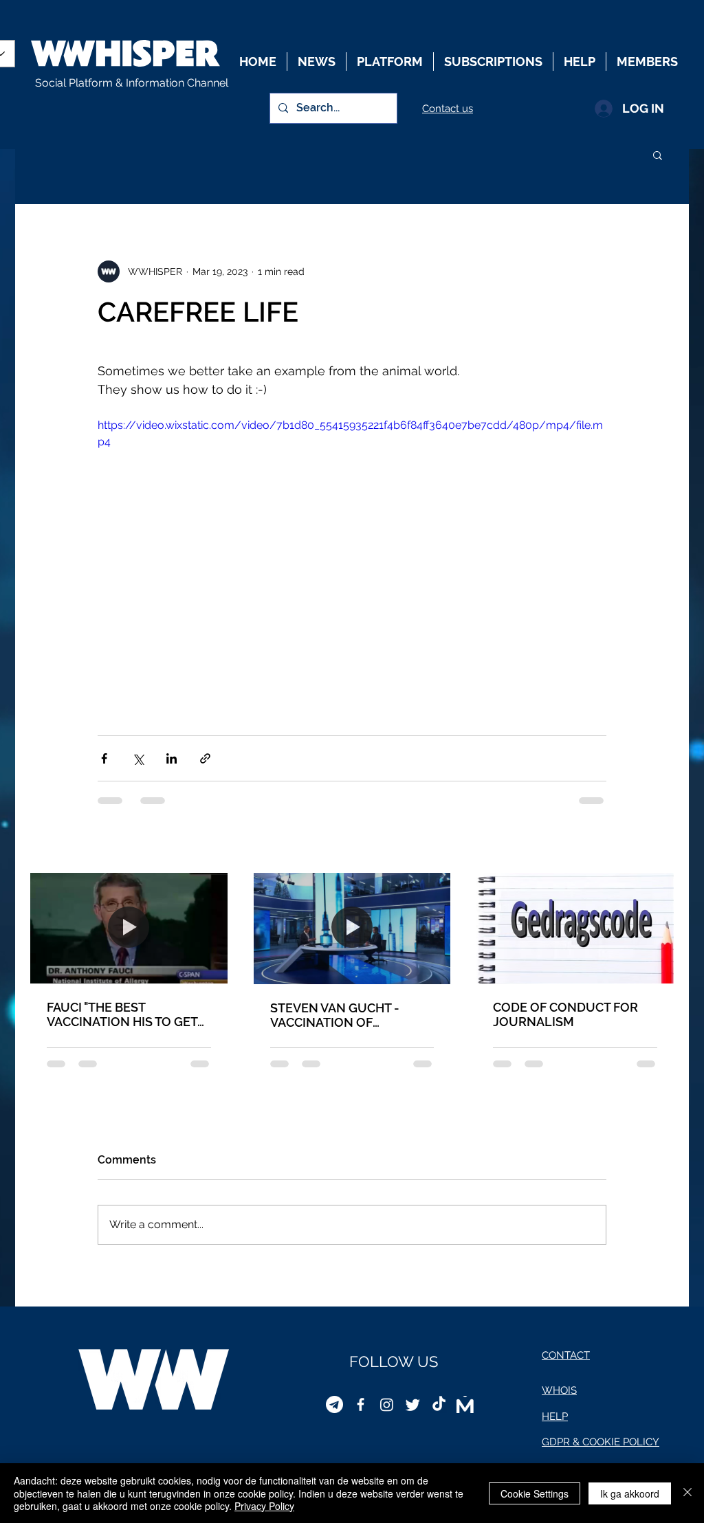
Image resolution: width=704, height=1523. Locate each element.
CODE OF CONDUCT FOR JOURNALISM (565, 1014)
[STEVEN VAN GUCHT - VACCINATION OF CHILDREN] (352, 928)
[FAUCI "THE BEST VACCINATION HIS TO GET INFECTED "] (129, 928)
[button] (657, 154)
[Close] (687, 1493)
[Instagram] (386, 1404)
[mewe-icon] (465, 1404)
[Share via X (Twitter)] (137, 758)
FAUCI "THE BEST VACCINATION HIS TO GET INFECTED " (122, 1014)
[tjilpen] (412, 1404)
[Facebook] (360, 1404)
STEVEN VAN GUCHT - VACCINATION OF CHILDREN (334, 1015)
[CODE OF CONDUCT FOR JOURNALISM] (575, 928)
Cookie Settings (534, 1493)
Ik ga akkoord (629, 1493)
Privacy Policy (264, 1506)
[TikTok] (439, 1404)
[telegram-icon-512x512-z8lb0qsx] (334, 1404)
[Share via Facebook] (104, 758)
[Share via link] (205, 758)
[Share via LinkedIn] (171, 758)
